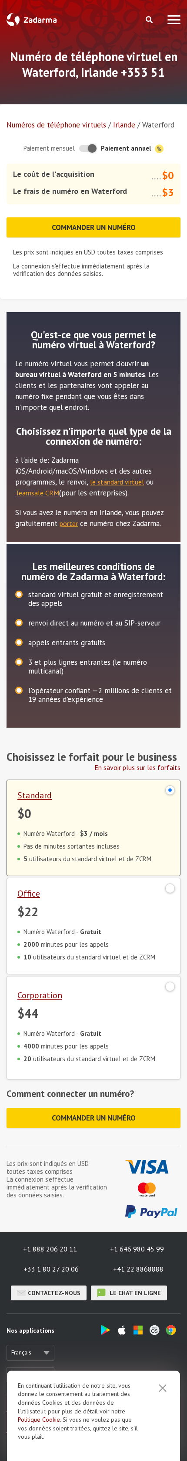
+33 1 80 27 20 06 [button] (51, 1269)
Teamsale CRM (37, 492)
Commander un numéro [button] (94, 227)
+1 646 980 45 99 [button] (137, 1248)
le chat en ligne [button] (134, 1293)
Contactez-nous (54, 1293)
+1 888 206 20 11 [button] (50, 1248)
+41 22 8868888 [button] (138, 1269)
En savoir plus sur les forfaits (137, 767)
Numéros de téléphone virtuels (56, 125)
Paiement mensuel (49, 148)
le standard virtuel (117, 482)
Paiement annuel (127, 148)
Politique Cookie (39, 1419)
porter (69, 523)
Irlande (124, 125)
